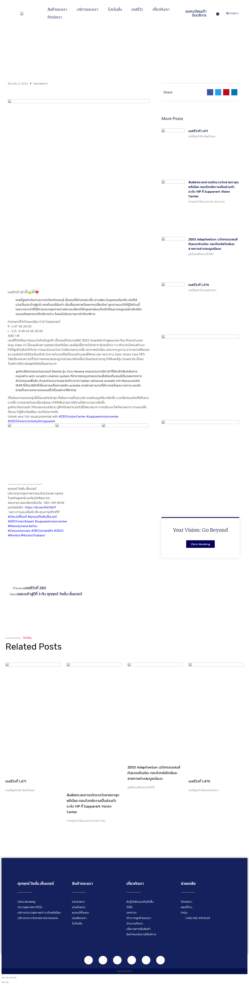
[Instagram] (117, 960)
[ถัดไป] (7, 982)
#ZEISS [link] (59, 530)
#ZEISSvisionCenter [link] (72, 416)
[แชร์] (10, 977)
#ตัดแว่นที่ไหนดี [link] (17, 516)
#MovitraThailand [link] (33, 535)
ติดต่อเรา (54, 17)
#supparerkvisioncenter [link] (102, 416)
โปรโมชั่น (115, 9)
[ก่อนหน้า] (3, 982)
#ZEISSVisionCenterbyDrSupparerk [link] (31, 421)
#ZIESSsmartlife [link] (42, 530)
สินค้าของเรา (57, 9)
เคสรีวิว (137, 9)
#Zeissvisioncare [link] (19, 530)
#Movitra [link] (14, 535)
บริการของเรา (87, 9)
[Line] (88, 960)
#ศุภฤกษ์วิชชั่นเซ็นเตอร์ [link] (42, 516)
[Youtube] (131, 960)
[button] (210, 92)
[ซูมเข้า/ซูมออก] (3, 977)
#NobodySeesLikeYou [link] (22, 526)
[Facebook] (103, 960)
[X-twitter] (160, 960)
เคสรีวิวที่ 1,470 (198, 284)
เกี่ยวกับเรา (161, 9)
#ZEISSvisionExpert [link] (21, 521)
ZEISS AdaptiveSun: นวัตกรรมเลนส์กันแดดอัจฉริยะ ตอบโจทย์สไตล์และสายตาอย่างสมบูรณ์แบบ (213, 244)
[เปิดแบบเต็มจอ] (7, 977)
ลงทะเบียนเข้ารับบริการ (195, 13)
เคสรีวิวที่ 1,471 (198, 131)
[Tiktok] (146, 960)
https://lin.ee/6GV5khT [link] (40, 507)
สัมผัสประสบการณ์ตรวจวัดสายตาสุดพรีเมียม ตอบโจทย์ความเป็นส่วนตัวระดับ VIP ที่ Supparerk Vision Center (213, 189)
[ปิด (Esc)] (14, 977)
